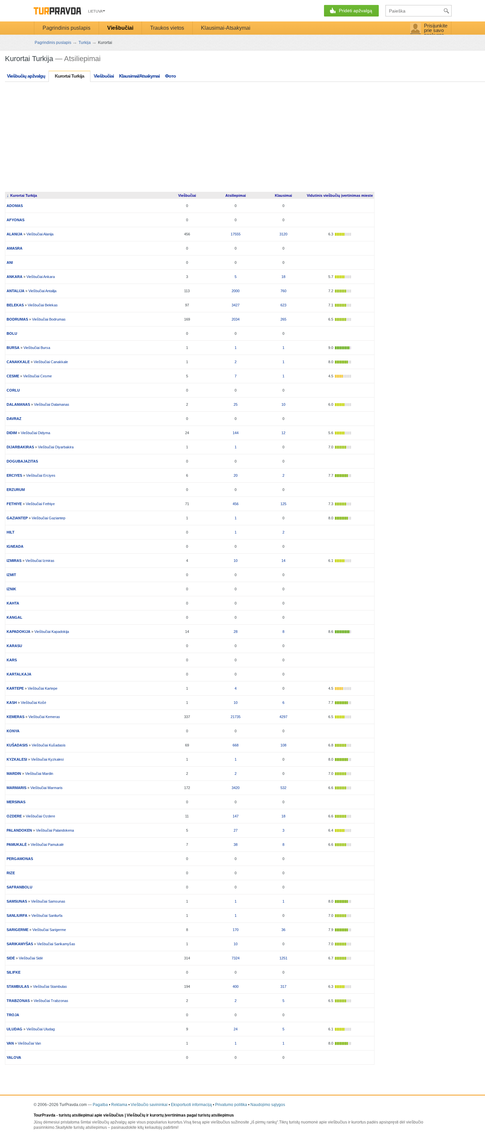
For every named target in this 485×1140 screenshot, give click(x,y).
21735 (236, 717)
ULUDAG (14, 1029)
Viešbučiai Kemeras (44, 717)
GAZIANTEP (17, 518)
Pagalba (100, 1104)
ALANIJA (14, 234)
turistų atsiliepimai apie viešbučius (91, 1115)
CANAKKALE (18, 362)
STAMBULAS (18, 986)
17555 (236, 234)
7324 (236, 958)
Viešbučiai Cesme (37, 376)
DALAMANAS (18, 404)
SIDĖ (11, 958)
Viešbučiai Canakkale (51, 362)
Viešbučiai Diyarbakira (56, 447)
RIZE (11, 873)
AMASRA (14, 248)
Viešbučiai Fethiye (40, 504)
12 (283, 433)
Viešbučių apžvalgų (26, 76)
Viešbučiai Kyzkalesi (47, 759)
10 (283, 404)
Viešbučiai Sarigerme (49, 930)
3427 (236, 305)
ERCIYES (14, 475)
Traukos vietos (167, 28)
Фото (170, 76)
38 (236, 844)
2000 (236, 291)
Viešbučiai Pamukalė (47, 844)
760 (283, 291)
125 (283, 504)
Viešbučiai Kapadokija (51, 632)
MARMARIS (16, 788)
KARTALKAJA (19, 674)
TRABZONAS (18, 1001)
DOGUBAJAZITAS (22, 461)
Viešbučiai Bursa (36, 348)
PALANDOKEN (19, 830)
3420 (236, 788)
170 (236, 930)
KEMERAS (15, 717)
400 (236, 986)
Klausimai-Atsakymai (225, 28)
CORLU (13, 390)
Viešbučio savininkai (149, 1104)
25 (236, 404)
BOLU (12, 333)
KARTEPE (15, 688)
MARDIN (14, 774)
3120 (283, 234)
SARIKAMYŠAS (20, 944)
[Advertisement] (125, 140)
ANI (10, 262)
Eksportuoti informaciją (191, 1104)
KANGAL (14, 617)
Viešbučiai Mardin (39, 774)
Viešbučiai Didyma (35, 433)
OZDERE (14, 816)
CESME (13, 376)
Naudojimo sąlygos (267, 1104)
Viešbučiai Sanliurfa (46, 915)
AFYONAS (15, 220)
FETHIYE (14, 504)
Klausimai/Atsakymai (139, 76)
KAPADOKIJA (18, 632)
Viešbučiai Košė (33, 703)
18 (283, 277)
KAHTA (13, 603)
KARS (12, 660)
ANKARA (14, 277)
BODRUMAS (17, 319)
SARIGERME (17, 930)
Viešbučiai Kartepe (42, 688)
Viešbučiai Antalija (42, 291)
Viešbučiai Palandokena (55, 830)
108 (283, 745)
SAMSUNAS (17, 901)
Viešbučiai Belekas (43, 305)
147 (236, 816)
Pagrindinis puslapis (66, 28)
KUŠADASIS (17, 745)
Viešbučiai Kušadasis (49, 745)
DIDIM (12, 433)
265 (283, 319)
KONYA (13, 731)
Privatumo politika (231, 1104)
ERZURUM (16, 490)
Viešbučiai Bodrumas (49, 319)
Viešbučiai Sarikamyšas (56, 944)
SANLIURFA (17, 915)
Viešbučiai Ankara (40, 277)
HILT (11, 532)
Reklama (119, 1104)
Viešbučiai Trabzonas (51, 1001)
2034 (236, 319)
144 (236, 433)
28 (236, 632)
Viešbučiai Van (29, 1043)
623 (283, 305)
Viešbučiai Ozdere (40, 816)
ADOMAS (15, 206)
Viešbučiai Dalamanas (51, 404)
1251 (283, 958)
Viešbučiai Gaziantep (48, 518)
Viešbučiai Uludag (40, 1029)
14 (283, 561)
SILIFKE (13, 972)
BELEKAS (15, 305)
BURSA (13, 348)
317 (283, 986)
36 (283, 930)
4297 (283, 717)
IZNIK (11, 589)
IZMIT (11, 575)
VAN (10, 1043)
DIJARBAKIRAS (20, 447)
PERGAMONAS (20, 859)
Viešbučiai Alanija (39, 234)
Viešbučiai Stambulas (50, 986)
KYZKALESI (17, 759)
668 (236, 745)
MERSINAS (16, 802)
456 (236, 504)
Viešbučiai (120, 28)
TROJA (13, 1015)
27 (236, 830)
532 (283, 788)
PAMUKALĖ (17, 844)
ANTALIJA (15, 291)
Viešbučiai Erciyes (40, 475)
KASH (12, 703)
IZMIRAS (14, 561)
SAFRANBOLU (19, 887)
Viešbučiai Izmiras (39, 561)
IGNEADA (15, 546)
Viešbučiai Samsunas (48, 901)
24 (236, 1029)
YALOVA (14, 1057)
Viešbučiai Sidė (31, 958)
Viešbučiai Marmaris (46, 788)
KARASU (14, 646)
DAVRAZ (14, 419)
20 (236, 475)
